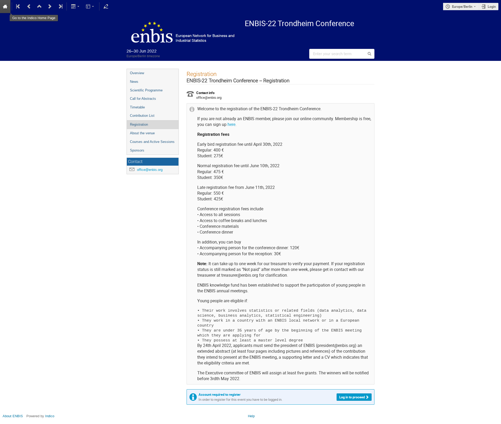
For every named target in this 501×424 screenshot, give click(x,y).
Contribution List (142, 116)
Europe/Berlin (462, 6)
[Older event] (29, 6)
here (231, 124)
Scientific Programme (146, 90)
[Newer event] (50, 6)
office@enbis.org (150, 169)
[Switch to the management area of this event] (106, 6)
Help (251, 416)
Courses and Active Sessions (152, 142)
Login (492, 6)
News (134, 82)
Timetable (137, 107)
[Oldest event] (18, 6)
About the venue (142, 133)
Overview (137, 73)
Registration (139, 124)
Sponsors (137, 150)
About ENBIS (13, 416)
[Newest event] (60, 6)
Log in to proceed (352, 397)
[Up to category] (39, 6)
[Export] (75, 6)
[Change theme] (90, 6)
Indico (49, 416)
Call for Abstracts (143, 99)
